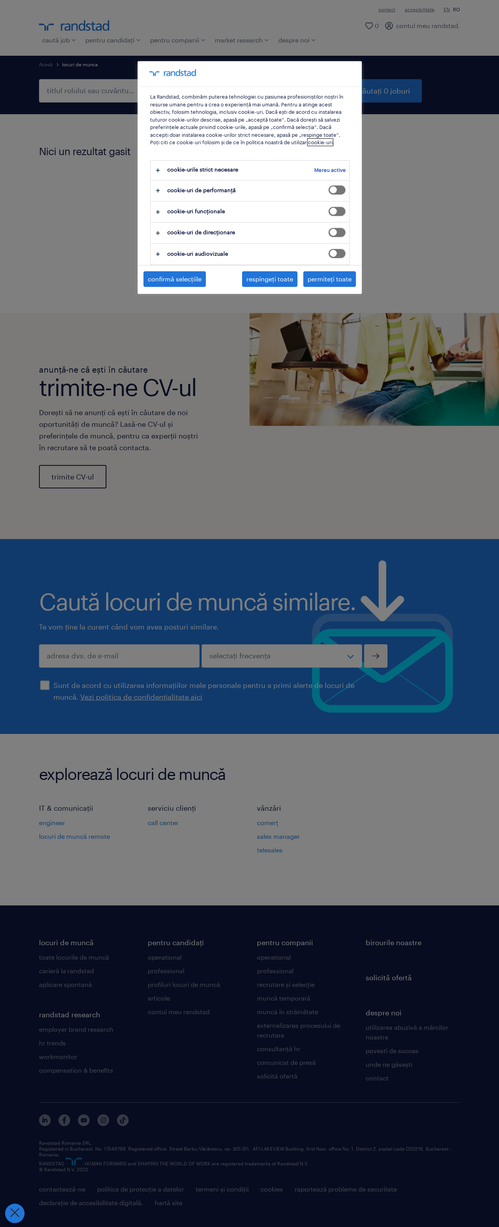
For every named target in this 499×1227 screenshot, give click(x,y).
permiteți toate (330, 279)
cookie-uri (320, 142)
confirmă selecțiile (175, 279)
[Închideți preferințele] (15, 1213)
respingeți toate (269, 279)
